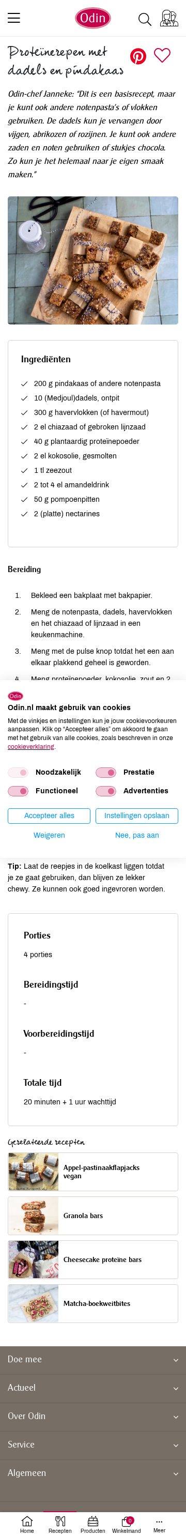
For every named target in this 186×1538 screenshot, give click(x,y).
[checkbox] (18, 772)
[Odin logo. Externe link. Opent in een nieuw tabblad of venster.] (15, 696)
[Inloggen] (169, 18)
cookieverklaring (31, 746)
